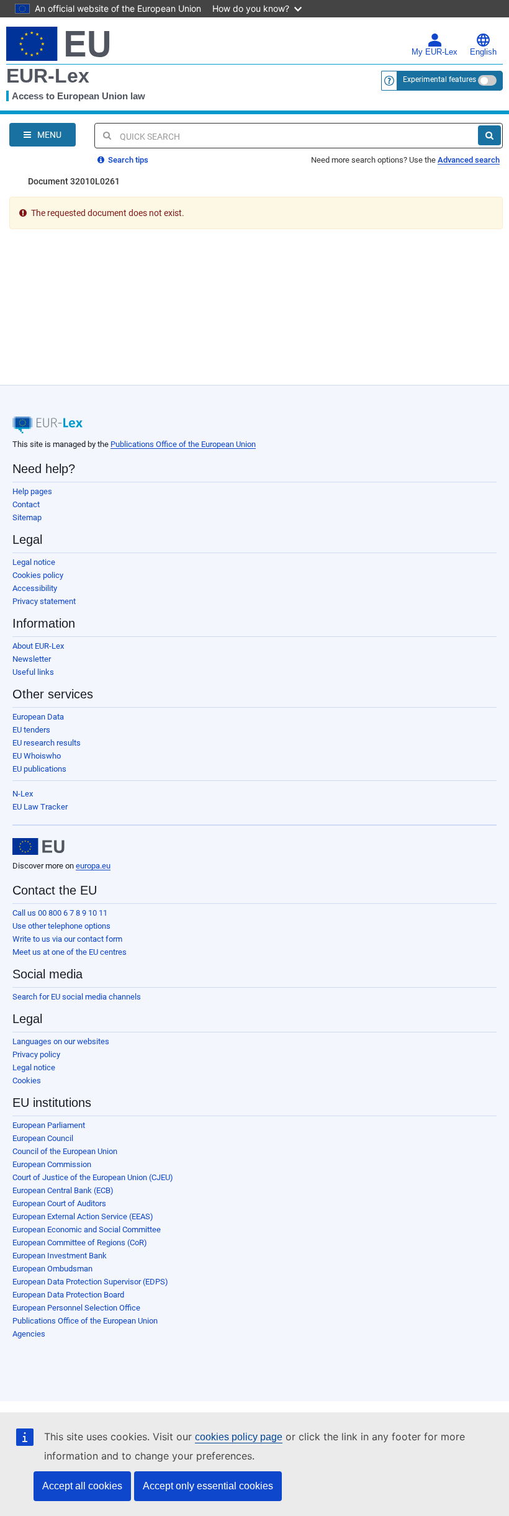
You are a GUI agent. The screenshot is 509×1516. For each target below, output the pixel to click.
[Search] (489, 135)
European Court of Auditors (59, 1203)
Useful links (33, 672)
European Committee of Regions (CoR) (79, 1242)
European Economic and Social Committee (86, 1229)
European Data (38, 716)
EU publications (39, 769)
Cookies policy (37, 575)
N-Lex (22, 793)
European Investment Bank (59, 1255)
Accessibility (34, 588)
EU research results (46, 742)
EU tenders (31, 729)
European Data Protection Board (68, 1294)
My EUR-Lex (434, 52)
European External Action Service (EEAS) (82, 1216)
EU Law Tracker (40, 806)
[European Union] (38, 846)
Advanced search (469, 160)
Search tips (127, 160)
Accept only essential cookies (208, 1486)
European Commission (51, 1164)
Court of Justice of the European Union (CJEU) (92, 1177)
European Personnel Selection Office (76, 1307)
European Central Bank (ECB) (63, 1190)
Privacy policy (36, 1054)
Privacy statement (44, 601)
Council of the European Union (64, 1151)
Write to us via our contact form (67, 939)
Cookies (26, 1080)
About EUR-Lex (38, 646)
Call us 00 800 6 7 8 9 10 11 (59, 913)
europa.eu (93, 865)
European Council (42, 1138)
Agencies (28, 1333)
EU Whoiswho (36, 755)
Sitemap (27, 517)
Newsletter (31, 659)
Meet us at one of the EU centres (69, 952)
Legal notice (33, 562)
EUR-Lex (47, 76)
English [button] (483, 52)
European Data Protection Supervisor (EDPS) (90, 1281)
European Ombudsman (52, 1268)
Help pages (32, 491)
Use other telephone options (61, 926)
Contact (26, 504)
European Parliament (48, 1125)
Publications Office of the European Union (183, 444)
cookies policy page (238, 1437)
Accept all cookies (82, 1486)
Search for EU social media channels (76, 996)
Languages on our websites (60, 1041)
